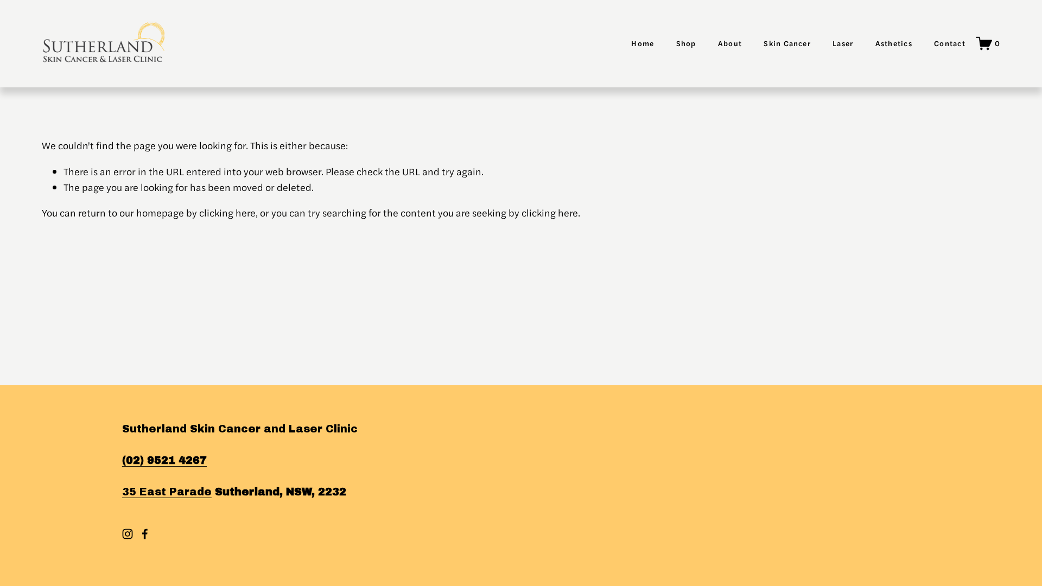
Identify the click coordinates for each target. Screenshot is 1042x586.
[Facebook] (144, 533)
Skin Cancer (787, 43)
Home (642, 43)
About (730, 43)
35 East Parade (167, 492)
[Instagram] (127, 533)
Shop (686, 43)
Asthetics (893, 43)
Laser (843, 43)
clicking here (227, 212)
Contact (949, 43)
